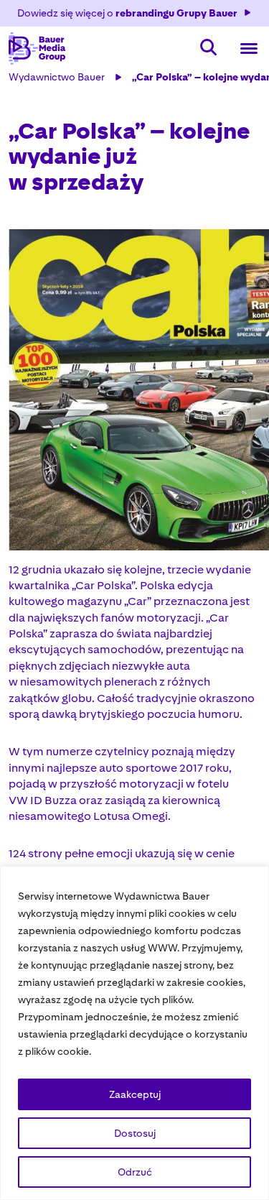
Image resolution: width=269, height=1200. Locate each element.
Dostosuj (135, 1133)
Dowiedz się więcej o (127, 13)
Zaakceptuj (135, 1094)
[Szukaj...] (208, 48)
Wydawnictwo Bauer (57, 77)
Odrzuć (135, 1172)
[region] (134, 1033)
